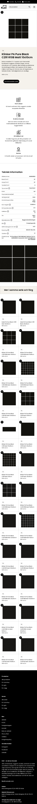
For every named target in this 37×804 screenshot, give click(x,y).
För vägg (4, 688)
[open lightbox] (18, 263)
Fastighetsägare (6, 725)
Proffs (3, 722)
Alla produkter (6, 679)
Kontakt (4, 728)
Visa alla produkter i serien (11, 81)
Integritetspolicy (6, 739)
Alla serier (4, 700)
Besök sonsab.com (8, 781)
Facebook (5, 750)
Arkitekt (4, 720)
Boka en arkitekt (6, 731)
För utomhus (5, 682)
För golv (4, 685)
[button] (34, 7)
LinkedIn (4, 752)
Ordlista (4, 737)
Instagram (5, 747)
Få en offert (5, 734)
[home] (3, 7)
